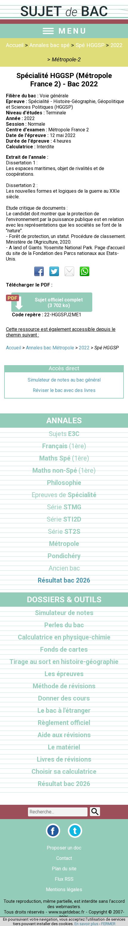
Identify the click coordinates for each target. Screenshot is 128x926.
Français (64, 446)
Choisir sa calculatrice (64, 771)
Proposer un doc (64, 848)
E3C (64, 434)
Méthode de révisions (64, 686)
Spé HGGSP (90, 45)
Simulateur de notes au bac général (64, 380)
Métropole (64, 543)
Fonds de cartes (64, 649)
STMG (64, 507)
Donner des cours (64, 698)
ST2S (64, 531)
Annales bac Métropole (50, 348)
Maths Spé (64, 458)
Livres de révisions (64, 759)
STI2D (64, 519)
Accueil (15, 45)
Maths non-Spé (64, 470)
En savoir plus (86, 924)
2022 (116, 45)
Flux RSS (64, 879)
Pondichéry (64, 556)
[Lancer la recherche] (95, 811)
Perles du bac (64, 625)
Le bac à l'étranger (64, 710)
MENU (72, 31)
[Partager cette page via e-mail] (69, 271)
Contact (64, 858)
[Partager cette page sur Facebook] (39, 271)
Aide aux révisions (64, 735)
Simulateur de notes (64, 613)
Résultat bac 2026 (64, 580)
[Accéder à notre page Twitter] (75, 831)
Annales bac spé (49, 45)
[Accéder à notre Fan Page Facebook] (53, 831)
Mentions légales (64, 889)
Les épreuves (64, 674)
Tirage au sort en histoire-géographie (64, 661)
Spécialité (64, 495)
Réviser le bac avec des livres (64, 390)
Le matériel (64, 747)
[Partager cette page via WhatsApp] (84, 271)
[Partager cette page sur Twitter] (54, 271)
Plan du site (64, 868)
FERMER (108, 924)
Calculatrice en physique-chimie (64, 637)
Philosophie (64, 482)
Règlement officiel (64, 722)
